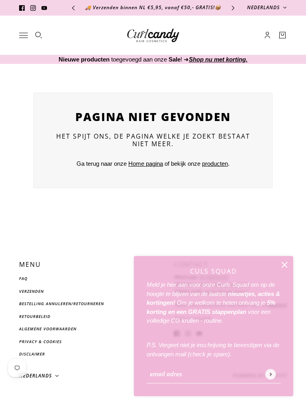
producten (215, 163)
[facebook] (22, 8)
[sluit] (284, 265)
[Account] (267, 35)
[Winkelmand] (282, 35)
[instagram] (33, 8)
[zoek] (38, 35)
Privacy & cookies (40, 341)
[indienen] (270, 374)
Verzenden (31, 291)
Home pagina (145, 163)
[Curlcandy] (153, 35)
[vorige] (73, 8)
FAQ (23, 278)
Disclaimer (32, 354)
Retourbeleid (35, 316)
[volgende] (233, 8)
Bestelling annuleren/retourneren (61, 303)
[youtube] (44, 8)
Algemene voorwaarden (47, 329)
